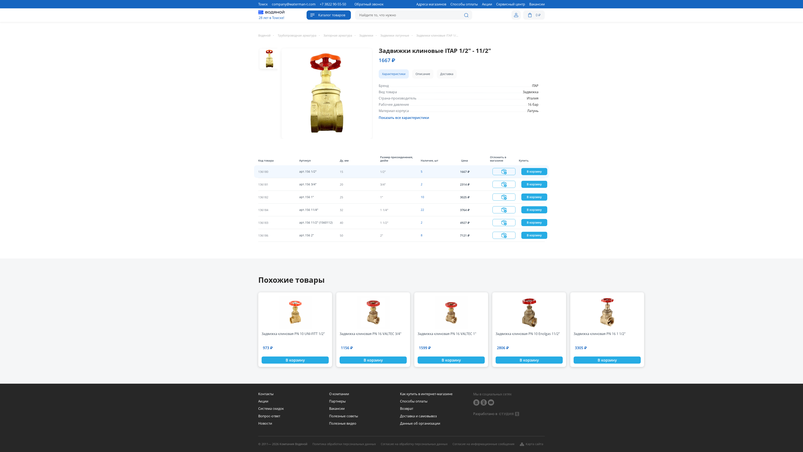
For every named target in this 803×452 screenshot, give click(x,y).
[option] (325, 93)
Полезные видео (342, 423)
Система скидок (271, 409)
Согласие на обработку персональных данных (414, 444)
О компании (339, 394)
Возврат (406, 409)
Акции (263, 401)
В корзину (534, 171)
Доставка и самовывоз (418, 416)
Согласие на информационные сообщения (483, 444)
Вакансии (337, 409)
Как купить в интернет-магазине (426, 394)
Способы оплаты (413, 401)
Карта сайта (534, 444)
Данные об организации (420, 423)
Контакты (266, 394)
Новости (265, 423)
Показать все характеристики (404, 118)
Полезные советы (343, 416)
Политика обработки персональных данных (344, 444)
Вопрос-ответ (269, 416)
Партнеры (337, 401)
